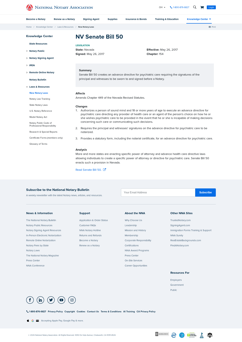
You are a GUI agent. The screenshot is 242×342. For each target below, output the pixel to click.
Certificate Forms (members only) (46, 137)
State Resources (38, 43)
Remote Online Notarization (40, 240)
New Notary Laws (86, 27)
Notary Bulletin (37, 79)
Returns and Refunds (90, 235)
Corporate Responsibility (138, 240)
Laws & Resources (65, 27)
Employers (176, 279)
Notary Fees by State (37, 245)
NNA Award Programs (137, 250)
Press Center (33, 260)
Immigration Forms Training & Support (190, 230)
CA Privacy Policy (146, 311)
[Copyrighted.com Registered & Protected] (162, 334)
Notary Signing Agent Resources (43, 230)
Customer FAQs (87, 225)
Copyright (70, 311)
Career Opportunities (136, 265)
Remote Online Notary (41, 72)
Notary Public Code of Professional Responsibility (42, 124)
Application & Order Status (93, 220)
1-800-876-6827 (181, 7)
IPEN (32, 65)
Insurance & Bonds (136, 19)
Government (177, 284)
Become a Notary (35, 19)
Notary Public (36, 50)
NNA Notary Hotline (90, 230)
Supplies (112, 19)
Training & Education (167, 19)
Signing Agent (91, 19)
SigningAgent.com (180, 225)
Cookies (81, 311)
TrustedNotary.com (180, 220)
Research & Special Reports (43, 131)
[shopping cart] (201, 7)
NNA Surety (176, 235)
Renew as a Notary (64, 19)
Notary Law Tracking (39, 99)
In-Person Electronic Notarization (43, 235)
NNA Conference (35, 265)
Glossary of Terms (38, 144)
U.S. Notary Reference (40, 111)
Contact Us (93, 311)
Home (29, 27)
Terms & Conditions (111, 311)
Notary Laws (33, 250)
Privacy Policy (55, 311)
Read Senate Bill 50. (88, 170)
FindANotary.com (179, 245)
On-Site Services (133, 260)
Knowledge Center (197, 19)
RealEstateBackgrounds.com (185, 240)
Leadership (131, 225)
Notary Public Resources (39, 225)
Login (211, 7)
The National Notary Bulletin (41, 220)
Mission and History (135, 230)
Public (173, 290)
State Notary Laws (38, 105)
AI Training (129, 311)
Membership (131, 235)
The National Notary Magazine (42, 255)
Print (214, 27)
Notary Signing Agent (41, 58)
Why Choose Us (133, 220)
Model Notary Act (38, 117)
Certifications (132, 245)
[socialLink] (31, 300)
